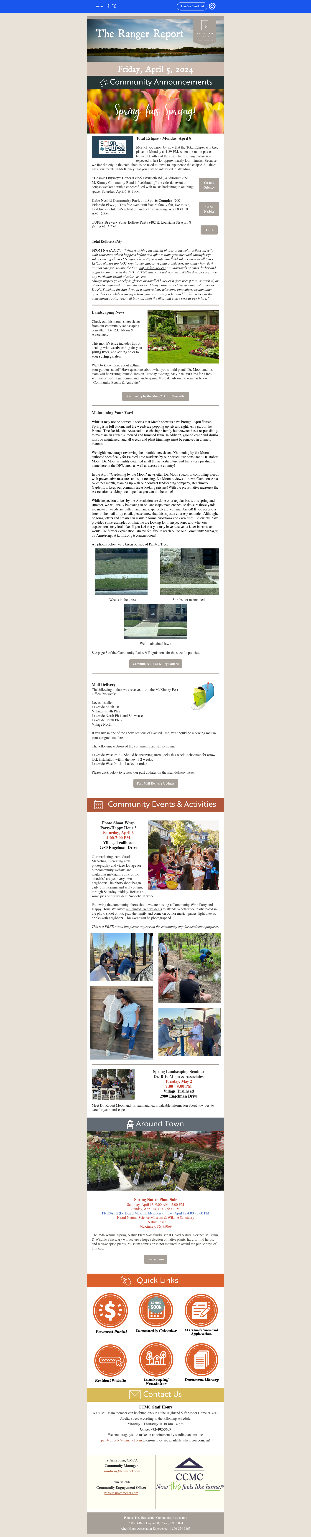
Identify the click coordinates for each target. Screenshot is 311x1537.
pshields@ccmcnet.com (121, 1492)
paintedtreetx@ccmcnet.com (121, 1440)
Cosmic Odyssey (209, 185)
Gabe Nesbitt (209, 209)
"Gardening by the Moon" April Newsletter (155, 396)
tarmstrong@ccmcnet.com (136, 535)
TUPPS (209, 229)
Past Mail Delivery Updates (155, 783)
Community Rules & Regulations (155, 663)
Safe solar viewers (152, 267)
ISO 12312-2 (137, 272)
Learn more (156, 1259)
